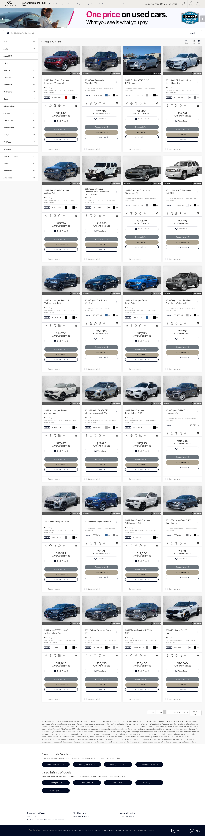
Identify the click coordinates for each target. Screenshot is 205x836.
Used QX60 (117, 783)
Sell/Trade (102, 4)
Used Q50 (54, 790)
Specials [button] (94, 4)
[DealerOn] (34, 830)
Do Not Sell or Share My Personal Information (45, 820)
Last (184, 712)
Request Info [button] (59, 129)
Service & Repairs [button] (114, 4)
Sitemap (132, 830)
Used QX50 (54, 783)
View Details (59, 135)
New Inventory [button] (58, 4)
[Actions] (76, 81)
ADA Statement (79, 813)
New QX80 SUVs (148, 764)
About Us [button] (125, 4)
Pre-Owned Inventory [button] (72, 4)
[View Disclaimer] (64, 105)
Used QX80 (148, 783)
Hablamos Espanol (126, 816)
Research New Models (36, 813)
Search (192, 33)
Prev (159, 712)
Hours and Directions (127, 813)
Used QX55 (85, 783)
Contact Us (31, 816)
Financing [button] (85, 4)
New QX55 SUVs (86, 764)
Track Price (61, 121)
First (151, 712)
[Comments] (76, 105)
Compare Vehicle (54, 149)
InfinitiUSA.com (148, 830)
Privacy (139, 830)
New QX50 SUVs (54, 764)
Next (176, 712)
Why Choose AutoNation (83, 816)
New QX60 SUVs (117, 764)
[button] (78, 60)
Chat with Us (59, 139)
